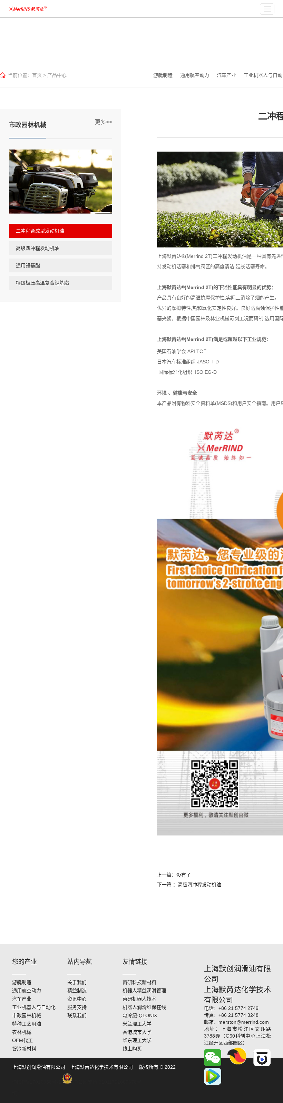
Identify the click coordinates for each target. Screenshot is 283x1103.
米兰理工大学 (137, 1024)
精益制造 (77, 990)
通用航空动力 (194, 75)
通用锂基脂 (28, 265)
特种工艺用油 (26, 1024)
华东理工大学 (137, 1040)
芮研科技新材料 (139, 982)
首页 (37, 75)
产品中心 (57, 75)
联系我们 (77, 1015)
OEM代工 (22, 1040)
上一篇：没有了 (174, 875)
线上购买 (132, 1048)
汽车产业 (226, 75)
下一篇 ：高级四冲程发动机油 (189, 884)
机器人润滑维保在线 (144, 1007)
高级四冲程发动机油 (37, 248)
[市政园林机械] (60, 182)
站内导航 (79, 961)
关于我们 (77, 982)
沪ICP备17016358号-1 (36, 1082)
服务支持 (77, 1007)
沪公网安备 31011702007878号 (107, 1082)
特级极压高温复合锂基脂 (42, 283)
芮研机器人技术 (139, 999)
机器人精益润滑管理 (144, 990)
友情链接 (135, 961)
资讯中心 (77, 999)
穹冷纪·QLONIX (140, 1015)
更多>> (103, 122)
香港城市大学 (137, 1032)
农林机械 (21, 1032)
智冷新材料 (24, 1048)
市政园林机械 (26, 1015)
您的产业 (24, 961)
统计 (17, 1093)
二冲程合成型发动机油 (40, 231)
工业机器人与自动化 (34, 1007)
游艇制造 (163, 75)
